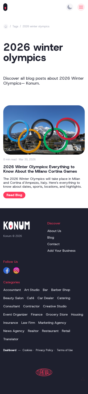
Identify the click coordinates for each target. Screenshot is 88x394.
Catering (63, 298)
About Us (54, 231)
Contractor (31, 306)
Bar (45, 290)
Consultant (11, 306)
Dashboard (9, 350)
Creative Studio (55, 306)
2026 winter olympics (36, 26)
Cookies (27, 350)
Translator (10, 339)
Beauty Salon (13, 298)
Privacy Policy (44, 350)
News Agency (14, 331)
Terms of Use (65, 350)
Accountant (12, 290)
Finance (37, 314)
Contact (53, 244)
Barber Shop (60, 290)
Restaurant (50, 331)
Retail (66, 331)
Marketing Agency (52, 323)
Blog (50, 237)
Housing (77, 314)
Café (30, 298)
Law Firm (28, 323)
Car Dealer (45, 298)
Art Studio (31, 290)
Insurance (10, 323)
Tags (15, 26)
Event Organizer (15, 314)
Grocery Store (57, 314)
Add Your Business (61, 251)
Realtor (33, 331)
